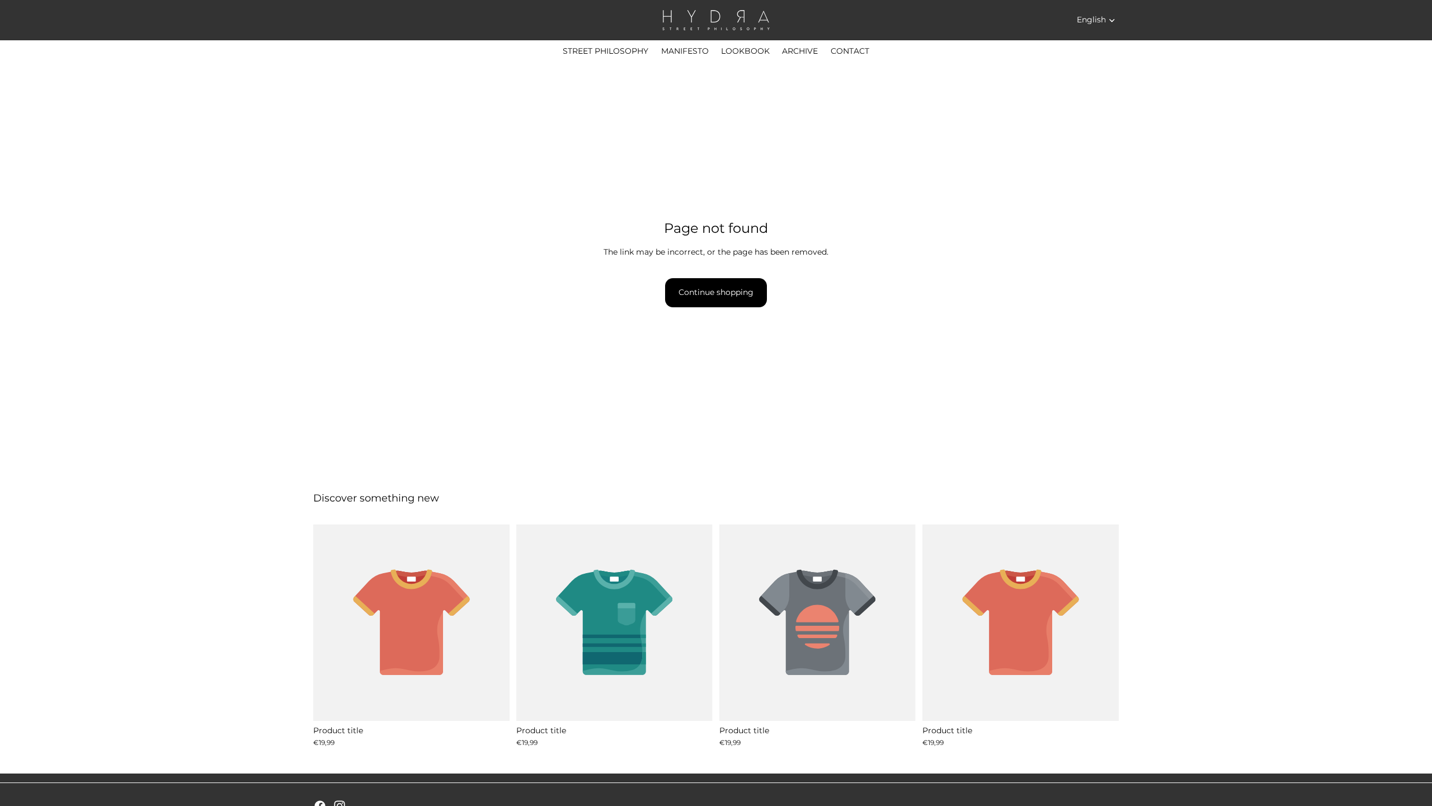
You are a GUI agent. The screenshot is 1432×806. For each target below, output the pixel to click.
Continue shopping (716, 292)
